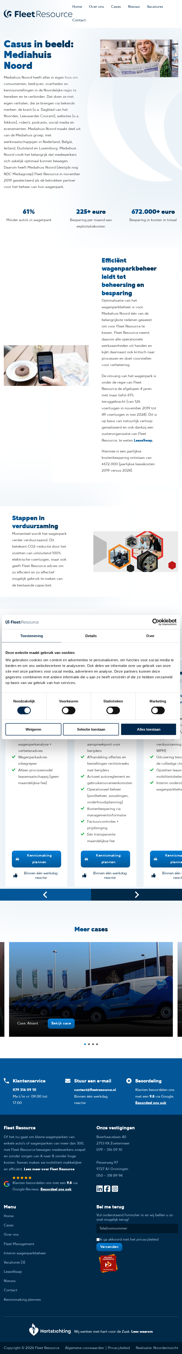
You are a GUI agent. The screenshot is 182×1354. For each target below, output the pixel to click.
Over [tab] (150, 636)
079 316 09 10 (24, 1090)
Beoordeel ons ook (150, 1103)
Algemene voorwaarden (84, 1348)
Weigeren (33, 729)
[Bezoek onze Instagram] (115, 1189)
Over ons (96, 6)
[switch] (68, 710)
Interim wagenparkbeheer (25, 1253)
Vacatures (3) (14, 1262)
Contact (79, 20)
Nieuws (134, 6)
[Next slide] (136, 895)
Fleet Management (19, 1244)
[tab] (85, 1044)
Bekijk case (61, 1023)
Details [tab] (91, 636)
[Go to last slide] (45, 895)
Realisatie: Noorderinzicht (157, 1348)
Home (77, 6)
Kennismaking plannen (39, 859)
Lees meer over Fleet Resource (49, 1169)
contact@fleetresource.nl (95, 1090)
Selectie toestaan (91, 729)
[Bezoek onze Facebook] (107, 1189)
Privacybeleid (119, 1348)
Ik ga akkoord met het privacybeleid (129, 1240)
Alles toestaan (148, 729)
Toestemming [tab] (31, 636)
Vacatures (155, 6)
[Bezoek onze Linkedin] (99, 1189)
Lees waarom (142, 1331)
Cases (116, 6)
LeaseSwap (143, 440)
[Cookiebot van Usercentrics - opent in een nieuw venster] (156, 622)
